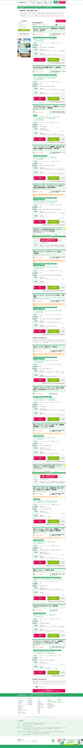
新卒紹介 (36, 731)
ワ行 (28, 36)
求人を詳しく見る (53, 59)
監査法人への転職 (50, 700)
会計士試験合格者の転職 (51, 704)
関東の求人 (34, 5)
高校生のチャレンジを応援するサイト (37, 727)
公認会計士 (39, 702)
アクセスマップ (59, 698)
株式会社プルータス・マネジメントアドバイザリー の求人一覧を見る (53, 290)
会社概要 (19, 741)
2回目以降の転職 (20, 702)
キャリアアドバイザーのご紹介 (22, 704)
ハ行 (19, 36)
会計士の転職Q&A (30, 701)
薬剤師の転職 (58, 731)
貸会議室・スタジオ (37, 734)
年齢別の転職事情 (30, 704)
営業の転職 (26, 717)
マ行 (21, 36)
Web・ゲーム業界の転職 (28, 731)
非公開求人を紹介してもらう (60, 20)
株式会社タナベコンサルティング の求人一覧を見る (56, 601)
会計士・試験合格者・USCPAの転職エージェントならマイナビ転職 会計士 (36, 1)
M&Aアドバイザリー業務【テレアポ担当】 (45, 346)
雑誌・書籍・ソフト (59, 727)
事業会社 (47, 13)
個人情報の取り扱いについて (61, 702)
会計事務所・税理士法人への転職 (52, 701)
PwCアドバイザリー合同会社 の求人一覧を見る (56, 62)
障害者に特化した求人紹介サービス (27, 724)
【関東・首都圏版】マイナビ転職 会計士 (22, 710)
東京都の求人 (38, 5)
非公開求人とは (46, 24)
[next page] (63, 24)
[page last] (65, 24)
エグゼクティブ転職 (44, 731)
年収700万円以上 (23, 15)
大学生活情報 (49, 727)
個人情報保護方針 (35, 741)
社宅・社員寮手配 (41, 734)
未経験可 (36, 15)
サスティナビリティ (25, 741)
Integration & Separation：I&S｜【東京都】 (45, 606)
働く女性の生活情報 (54, 727)
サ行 (24, 35)
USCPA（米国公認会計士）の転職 (52, 705)
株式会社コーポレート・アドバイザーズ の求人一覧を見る (55, 461)
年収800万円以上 (53, 13)
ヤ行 (24, 36)
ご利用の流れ (19, 703)
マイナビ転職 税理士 (55, 717)
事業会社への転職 (50, 703)
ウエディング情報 (63, 727)
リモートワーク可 (30, 15)
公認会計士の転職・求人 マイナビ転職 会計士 (23, 5)
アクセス (21, 741)
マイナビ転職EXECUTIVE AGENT (47, 717)
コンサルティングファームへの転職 (52, 702)
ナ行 (28, 35)
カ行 (21, 35)
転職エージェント (39, 731)
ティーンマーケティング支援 (45, 727)
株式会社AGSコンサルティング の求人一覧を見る (56, 142)
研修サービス (24, 734)
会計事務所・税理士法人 (40, 13)
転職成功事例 (29, 700)
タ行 (26, 35)
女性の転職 (41, 717)
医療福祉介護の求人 (42, 724)
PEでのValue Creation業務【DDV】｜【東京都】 (47, 67)
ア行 (19, 35)
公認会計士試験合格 (24, 13)
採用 (28, 741)
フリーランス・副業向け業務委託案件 (35, 724)
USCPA (29, 13)
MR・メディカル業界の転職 (35, 717)
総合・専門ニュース (30, 727)
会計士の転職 (48, 731)
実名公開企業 (39, 701)
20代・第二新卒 (33, 731)
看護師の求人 (62, 731)
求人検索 (31, 5)
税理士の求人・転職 (52, 731)
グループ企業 (31, 741)
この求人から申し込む (40, 60)
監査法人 (34, 13)
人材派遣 (24, 731)
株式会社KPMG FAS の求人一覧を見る (58, 675)
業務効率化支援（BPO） (29, 734)
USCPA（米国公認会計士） (41, 704)
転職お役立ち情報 (30, 702)
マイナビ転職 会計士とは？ (21, 700)
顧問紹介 (56, 731)
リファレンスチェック (46, 734)
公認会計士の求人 (43, 5)
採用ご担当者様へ (49, 1)
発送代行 (33, 734)
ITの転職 (30, 717)
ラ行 (26, 36)
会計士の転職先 (30, 703)
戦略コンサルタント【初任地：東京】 (44, 570)
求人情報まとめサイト (25, 727)
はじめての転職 (20, 701)
